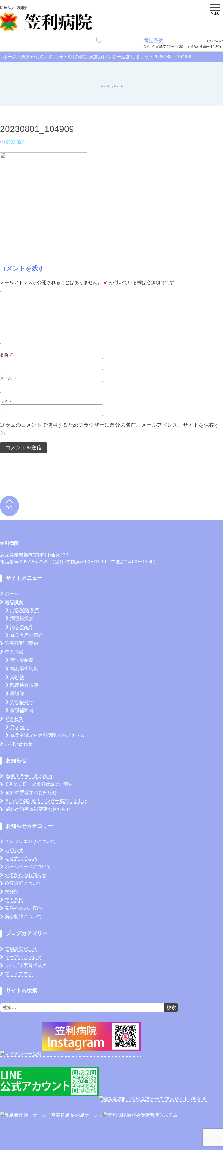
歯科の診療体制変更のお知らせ (38, 809)
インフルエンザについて (30, 841)
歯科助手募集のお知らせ (31, 792)
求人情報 (14, 651)
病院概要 (14, 601)
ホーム (10, 57)
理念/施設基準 (24, 609)
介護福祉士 (21, 701)
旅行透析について (23, 883)
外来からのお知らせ (42, 57)
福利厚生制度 (24, 668)
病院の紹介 (21, 626)
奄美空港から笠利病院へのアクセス (47, 735)
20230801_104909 (173, 57)
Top (9, 508)
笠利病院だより (21, 948)
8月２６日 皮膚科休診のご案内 (39, 784)
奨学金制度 (21, 660)
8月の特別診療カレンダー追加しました (108, 57)
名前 (6, 354)
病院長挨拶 (21, 618)
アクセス (14, 718)
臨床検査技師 (24, 685)
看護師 (17, 693)
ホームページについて (28, 866)
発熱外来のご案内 (23, 908)
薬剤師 (17, 677)
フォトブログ (19, 973)
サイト (6, 401)
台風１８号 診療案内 (29, 775)
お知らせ (14, 849)
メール (8, 378)
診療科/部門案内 (21, 643)
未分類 (12, 891)
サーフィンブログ (23, 956)
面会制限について (23, 916)
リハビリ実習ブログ (25, 965)
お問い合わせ (19, 743)
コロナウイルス (21, 858)
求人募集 (14, 899)
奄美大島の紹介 (26, 635)
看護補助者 (21, 710)
